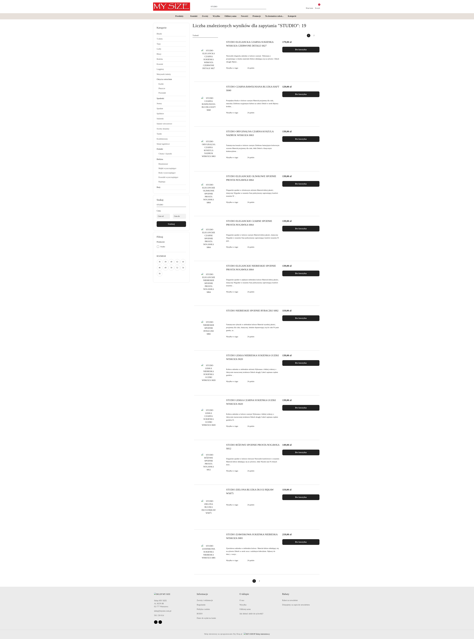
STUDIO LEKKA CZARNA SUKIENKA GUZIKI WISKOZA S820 (251, 402)
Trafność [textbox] (196, 35)
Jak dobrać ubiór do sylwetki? (251, 614)
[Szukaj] (185, 205)
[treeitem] (171, 33)
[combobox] (205, 35)
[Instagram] (160, 622)
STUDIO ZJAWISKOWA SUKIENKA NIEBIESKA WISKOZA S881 (251, 536)
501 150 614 (159, 615)
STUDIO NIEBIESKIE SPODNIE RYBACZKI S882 (252, 310)
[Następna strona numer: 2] (319, 35)
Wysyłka (242, 605)
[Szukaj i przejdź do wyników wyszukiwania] (264, 7)
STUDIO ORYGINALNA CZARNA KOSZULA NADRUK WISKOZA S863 (250, 133)
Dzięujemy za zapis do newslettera (296, 605)
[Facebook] (156, 622)
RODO (200, 614)
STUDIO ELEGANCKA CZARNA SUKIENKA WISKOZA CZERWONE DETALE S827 (249, 44)
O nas (241, 600)
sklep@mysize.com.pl (162, 611)
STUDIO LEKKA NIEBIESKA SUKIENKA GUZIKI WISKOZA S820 (252, 357)
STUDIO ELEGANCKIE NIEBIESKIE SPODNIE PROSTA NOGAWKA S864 (251, 267)
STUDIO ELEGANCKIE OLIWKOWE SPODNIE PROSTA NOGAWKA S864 (251, 178)
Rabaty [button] (285, 594)
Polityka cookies (203, 609)
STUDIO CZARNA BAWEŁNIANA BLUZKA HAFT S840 (252, 88)
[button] (180, 16)
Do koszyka (301, 49)
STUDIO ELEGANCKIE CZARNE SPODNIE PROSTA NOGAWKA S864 (249, 223)
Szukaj (171, 224)
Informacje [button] (202, 594)
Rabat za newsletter (290, 600)
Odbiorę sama (245, 609)
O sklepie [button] (244, 594)
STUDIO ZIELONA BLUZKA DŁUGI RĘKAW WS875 (250, 491)
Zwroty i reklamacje (205, 600)
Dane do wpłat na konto (206, 618)
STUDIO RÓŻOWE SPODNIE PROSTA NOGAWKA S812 (252, 446)
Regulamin (201, 605)
